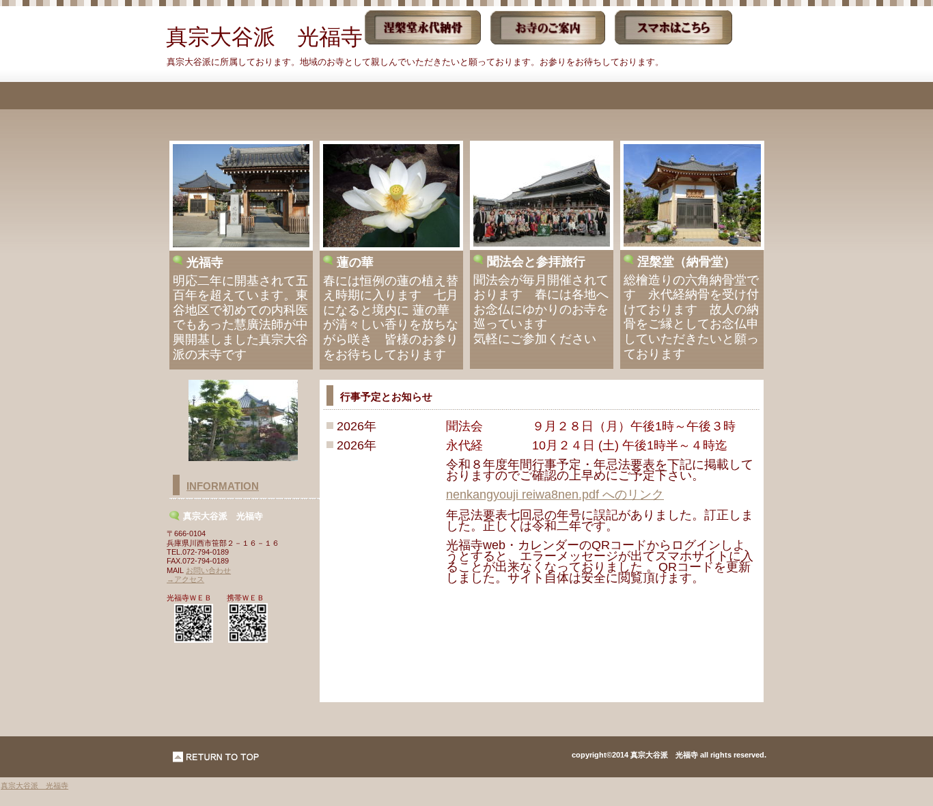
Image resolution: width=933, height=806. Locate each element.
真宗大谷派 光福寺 (34, 785)
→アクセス (185, 579)
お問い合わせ (208, 570)
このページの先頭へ (216, 756)
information (222, 486)
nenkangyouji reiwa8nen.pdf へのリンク (555, 494)
